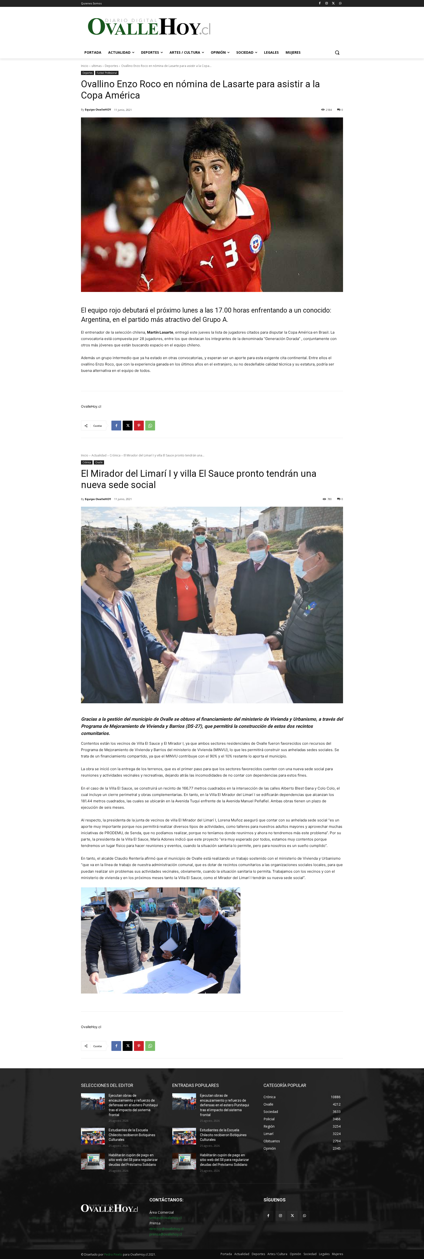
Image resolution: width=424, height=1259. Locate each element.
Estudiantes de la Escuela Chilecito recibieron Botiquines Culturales (132, 1135)
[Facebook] (320, 3)
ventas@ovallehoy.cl (165, 1217)
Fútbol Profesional (107, 73)
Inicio (84, 66)
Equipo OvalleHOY (98, 109)
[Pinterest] (139, 425)
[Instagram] (327, 3)
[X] (333, 3)
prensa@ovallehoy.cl (165, 1234)
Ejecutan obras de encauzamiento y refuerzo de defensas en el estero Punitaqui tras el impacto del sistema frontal (133, 1105)
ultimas (97, 66)
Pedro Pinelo (113, 1254)
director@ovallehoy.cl (166, 1228)
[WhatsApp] (340, 3)
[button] (337, 52)
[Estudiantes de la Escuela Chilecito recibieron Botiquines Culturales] (93, 1136)
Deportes (111, 66)
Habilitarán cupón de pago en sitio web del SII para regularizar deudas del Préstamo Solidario (133, 1160)
